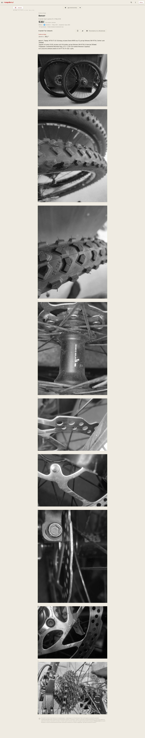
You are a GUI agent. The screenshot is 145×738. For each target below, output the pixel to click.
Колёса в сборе (42, 13)
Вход (141, 2)
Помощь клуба (97, 720)
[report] (95, 30)
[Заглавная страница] (8, 1)
